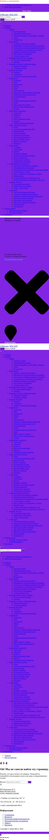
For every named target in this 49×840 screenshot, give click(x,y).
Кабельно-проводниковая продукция (28, 196)
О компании (9, 815)
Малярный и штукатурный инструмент (29, 46)
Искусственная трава (22, 119)
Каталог (8, 27)
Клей (16, 103)
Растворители (19, 91)
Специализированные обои (24, 129)
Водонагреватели (20, 158)
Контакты (8, 215)
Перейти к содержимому (9, 1)
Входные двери (20, 32)
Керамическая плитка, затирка (21, 58)
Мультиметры (19, 204)
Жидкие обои (19, 131)
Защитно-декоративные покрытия (27, 93)
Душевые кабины (20, 154)
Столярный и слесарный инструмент (28, 50)
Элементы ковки (20, 68)
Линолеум (18, 113)
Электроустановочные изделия (26, 194)
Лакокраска (13, 78)
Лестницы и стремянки (23, 54)
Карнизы (17, 143)
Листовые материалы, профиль (26, 166)
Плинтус (17, 117)
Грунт (16, 99)
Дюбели (17, 72)
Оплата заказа (10, 208)
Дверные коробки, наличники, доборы (29, 36)
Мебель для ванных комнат (24, 156)
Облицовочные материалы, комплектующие (31, 170)
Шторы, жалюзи (20, 141)
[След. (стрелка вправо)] (3, 839)
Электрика (13, 190)
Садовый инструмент (22, 184)
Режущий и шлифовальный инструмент (29, 48)
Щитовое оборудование (23, 200)
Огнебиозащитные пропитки (25, 101)
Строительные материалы (19, 164)
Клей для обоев (20, 133)
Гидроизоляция (20, 97)
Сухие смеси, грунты (22, 172)
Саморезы (17, 74)
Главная (8, 25)
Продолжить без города (14, 259)
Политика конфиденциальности (17, 819)
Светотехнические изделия (24, 192)
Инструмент (14, 42)
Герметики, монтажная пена (25, 95)
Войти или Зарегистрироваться (18, 5)
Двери (11, 30)
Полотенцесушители (22, 160)
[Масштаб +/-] (1, 837)
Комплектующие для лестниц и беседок (29, 180)
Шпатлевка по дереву (22, 105)
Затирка (17, 62)
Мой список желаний (13, 7)
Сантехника (13, 145)
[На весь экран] (3, 837)
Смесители (18, 149)
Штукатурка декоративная (24, 107)
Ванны (16, 152)
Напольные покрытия (17, 111)
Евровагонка (19, 176)
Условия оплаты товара (18, 210)
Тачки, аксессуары (21, 188)
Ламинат (17, 115)
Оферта (7, 823)
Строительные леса (21, 56)
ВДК (15, 82)
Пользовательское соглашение (16, 821)
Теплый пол (18, 206)
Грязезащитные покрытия (24, 123)
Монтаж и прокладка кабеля (25, 202)
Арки (16, 38)
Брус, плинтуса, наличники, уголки (27, 174)
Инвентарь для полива (22, 186)
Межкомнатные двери (22, 34)
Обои (16, 127)
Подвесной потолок (21, 135)
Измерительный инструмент (25, 52)
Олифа (16, 109)
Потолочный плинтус (22, 137)
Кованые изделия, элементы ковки (22, 64)
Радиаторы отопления (22, 162)
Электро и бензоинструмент (25, 44)
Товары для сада (15, 182)
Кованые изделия (20, 66)
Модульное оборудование (24, 198)
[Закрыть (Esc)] (8, 837)
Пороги (17, 121)
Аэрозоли (17, 80)
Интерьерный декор (21, 139)
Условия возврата (16, 213)
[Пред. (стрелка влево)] (1, 839)
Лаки (16, 88)
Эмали (16, 86)
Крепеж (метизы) (15, 70)
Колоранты (18, 84)
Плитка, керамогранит (22, 60)
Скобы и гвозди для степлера (25, 76)
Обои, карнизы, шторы (18, 125)
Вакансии (8, 817)
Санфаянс (17, 147)
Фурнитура (18, 40)
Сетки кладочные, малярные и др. (27, 178)
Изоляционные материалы (24, 168)
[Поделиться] (5, 837)
